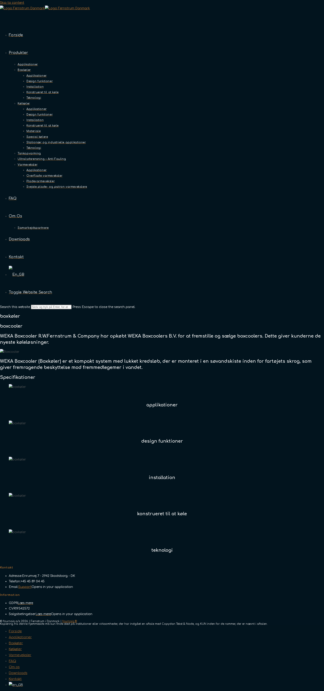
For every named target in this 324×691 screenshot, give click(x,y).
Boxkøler (16, 643)
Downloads (18, 673)
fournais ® (69, 621)
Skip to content (12, 2)
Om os (14, 667)
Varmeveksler (20, 655)
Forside (15, 631)
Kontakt (15, 679)
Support (25, 587)
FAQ (12, 661)
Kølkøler (15, 649)
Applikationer (20, 637)
